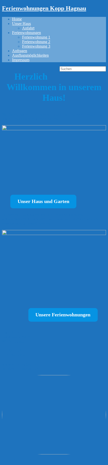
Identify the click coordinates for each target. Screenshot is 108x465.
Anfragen (19, 51)
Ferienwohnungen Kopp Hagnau (44, 8)
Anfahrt (28, 28)
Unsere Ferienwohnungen (62, 314)
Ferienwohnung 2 (36, 42)
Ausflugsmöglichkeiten (30, 55)
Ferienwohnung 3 (36, 46)
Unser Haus (21, 23)
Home (17, 19)
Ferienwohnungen (26, 32)
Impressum (20, 60)
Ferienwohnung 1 (36, 37)
